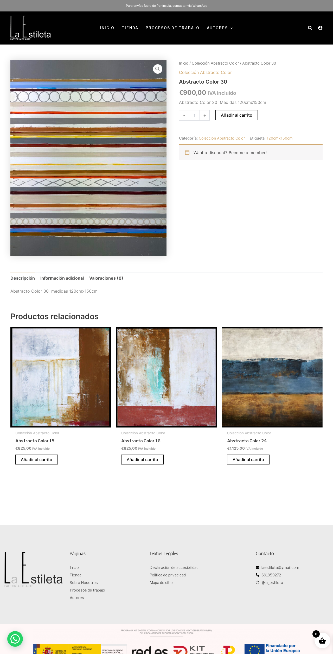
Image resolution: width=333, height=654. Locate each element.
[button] (230, 28)
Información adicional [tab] (62, 278)
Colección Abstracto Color (215, 63)
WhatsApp (200, 6)
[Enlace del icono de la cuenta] (320, 28)
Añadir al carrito (236, 115)
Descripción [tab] (22, 278)
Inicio (183, 63)
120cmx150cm (280, 138)
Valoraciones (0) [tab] (106, 278)
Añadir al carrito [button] (36, 459)
